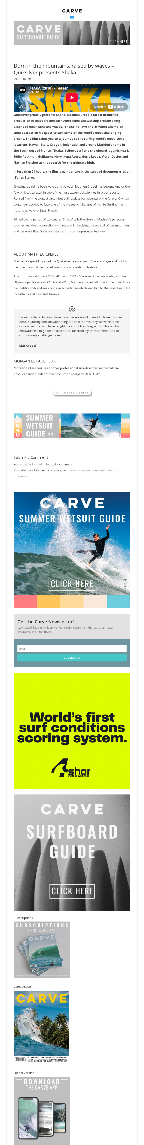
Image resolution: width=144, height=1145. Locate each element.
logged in (38, 464)
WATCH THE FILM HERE (72, 392)
